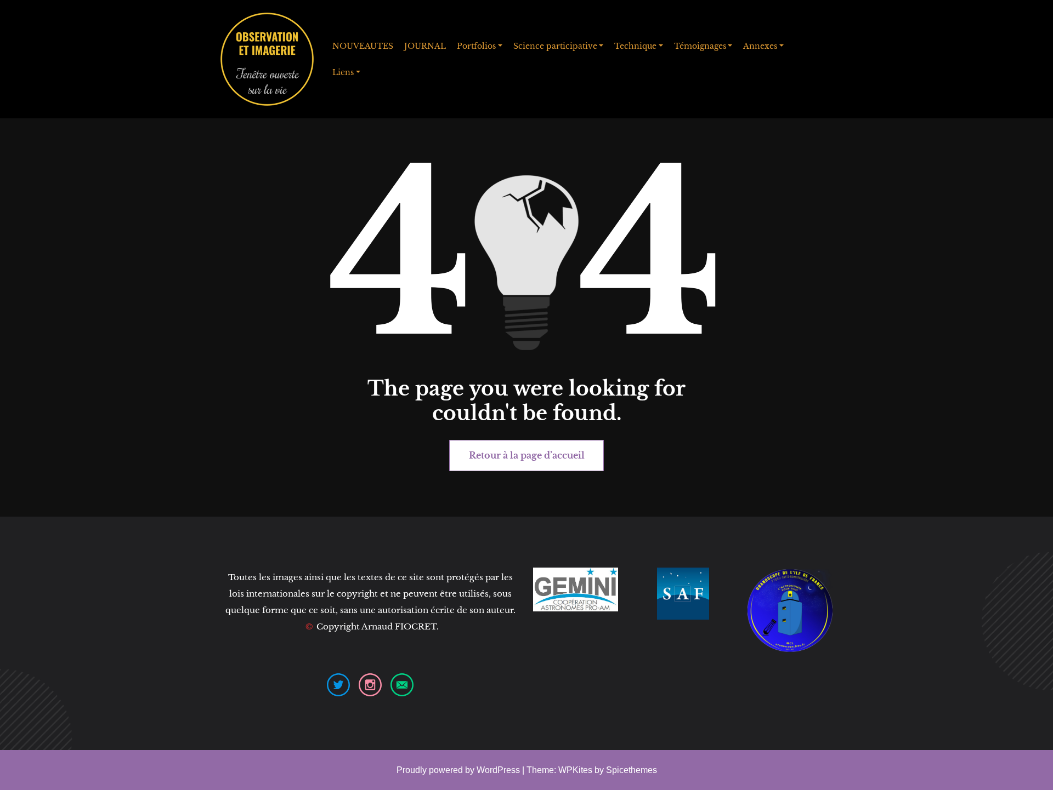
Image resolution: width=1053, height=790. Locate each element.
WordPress (498, 770)
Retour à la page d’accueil (527, 455)
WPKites (576, 770)
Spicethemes (631, 770)
